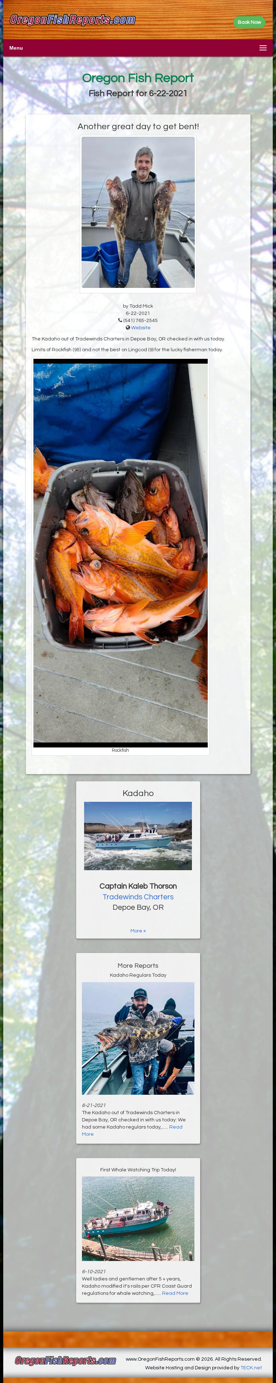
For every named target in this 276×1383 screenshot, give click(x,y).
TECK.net (251, 1367)
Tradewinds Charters (138, 897)
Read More (175, 1293)
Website (141, 327)
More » (138, 931)
